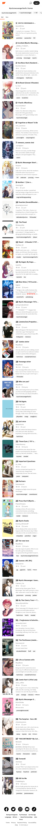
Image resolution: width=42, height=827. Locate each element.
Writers (15, 817)
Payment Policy (22, 822)
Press (21, 819)
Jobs (35, 817)
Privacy (13, 822)
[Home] (15, 3)
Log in (36, 3)
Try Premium (23, 815)
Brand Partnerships (27, 817)
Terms (8, 822)
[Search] (30, 3)
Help (16, 825)
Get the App (32, 815)
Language (8, 817)
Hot (2, 17)
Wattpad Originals (12, 815)
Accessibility (32, 822)
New (7, 17)
